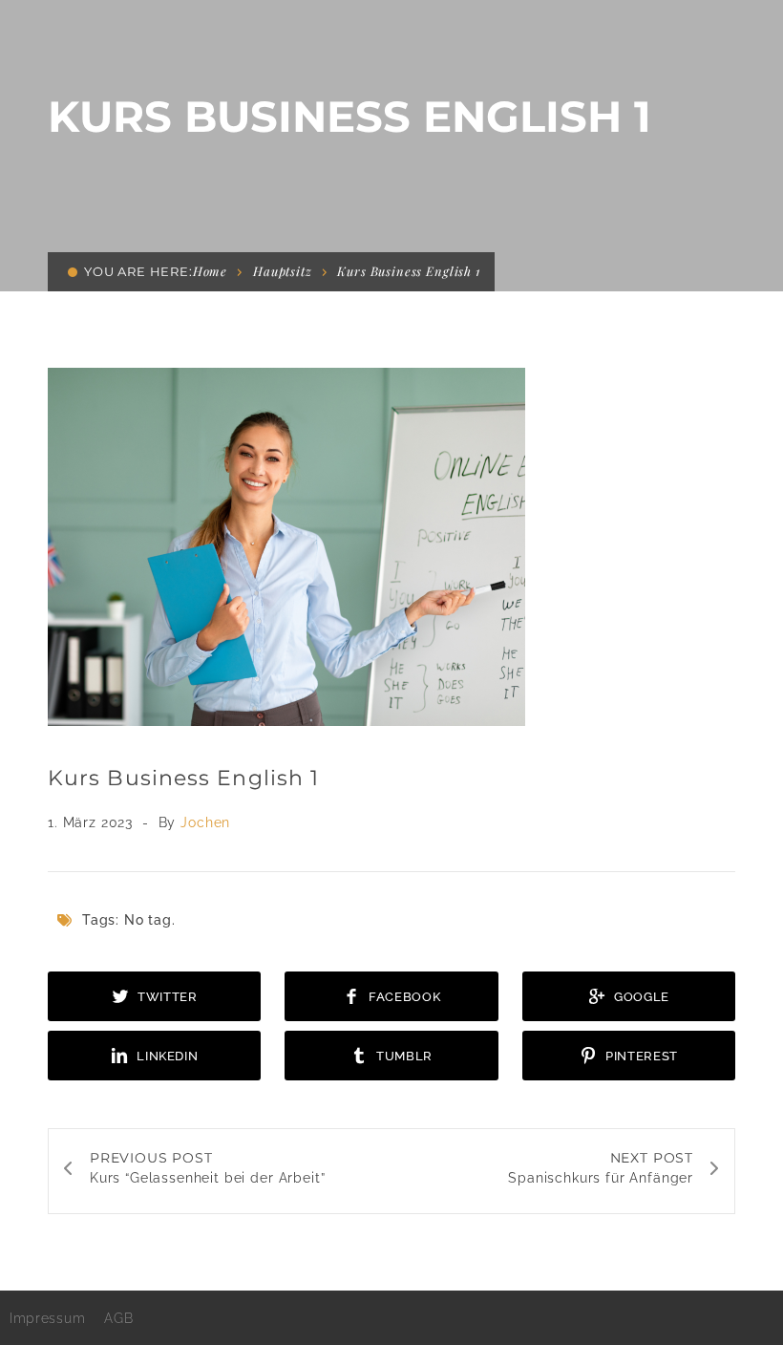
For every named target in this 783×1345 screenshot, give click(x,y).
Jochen (205, 822)
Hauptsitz (282, 271)
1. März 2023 (93, 822)
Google (639, 997)
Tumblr (403, 1056)
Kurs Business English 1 (183, 778)
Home (210, 271)
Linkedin (166, 1056)
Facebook (402, 997)
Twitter (165, 997)
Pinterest (640, 1056)
